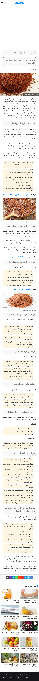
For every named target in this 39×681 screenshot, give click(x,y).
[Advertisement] (19, 26)
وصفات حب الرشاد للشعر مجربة (20, 256)
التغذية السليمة (11, 53)
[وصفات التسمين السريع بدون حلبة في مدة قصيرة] (29, 610)
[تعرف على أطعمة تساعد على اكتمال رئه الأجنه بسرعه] (10, 658)
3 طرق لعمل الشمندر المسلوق (29, 632)
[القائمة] (2, 2)
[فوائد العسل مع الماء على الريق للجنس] (10, 626)
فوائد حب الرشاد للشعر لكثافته (21, 289)
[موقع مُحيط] (19, 2)
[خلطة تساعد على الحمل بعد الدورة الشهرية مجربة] (10, 610)
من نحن (34, 677)
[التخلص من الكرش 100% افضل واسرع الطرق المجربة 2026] (29, 594)
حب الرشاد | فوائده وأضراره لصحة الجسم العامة (17, 194)
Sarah (36, 69)
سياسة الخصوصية (27, 677)
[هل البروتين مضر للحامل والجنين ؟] (10, 594)
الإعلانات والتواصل (7, 677)
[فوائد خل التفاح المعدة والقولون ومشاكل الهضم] (29, 642)
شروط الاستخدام (17, 677)
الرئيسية (30, 53)
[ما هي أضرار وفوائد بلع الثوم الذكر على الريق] (29, 658)
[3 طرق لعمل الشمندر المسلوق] (29, 626)
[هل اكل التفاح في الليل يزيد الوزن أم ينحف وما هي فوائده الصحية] (10, 642)
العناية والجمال (21, 53)
